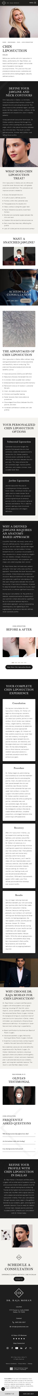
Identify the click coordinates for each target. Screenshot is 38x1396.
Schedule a (19, 1267)
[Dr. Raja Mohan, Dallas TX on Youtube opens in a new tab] (17, 1348)
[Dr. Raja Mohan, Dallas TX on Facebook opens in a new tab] (12, 1348)
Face (18, 42)
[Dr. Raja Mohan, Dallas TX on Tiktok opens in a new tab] (26, 1348)
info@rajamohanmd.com (20, 1326)
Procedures (11, 42)
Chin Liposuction (27, 42)
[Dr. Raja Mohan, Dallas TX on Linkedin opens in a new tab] (21, 1348)
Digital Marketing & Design (21, 1368)
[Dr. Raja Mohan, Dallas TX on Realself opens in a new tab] (30, 1348)
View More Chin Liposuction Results (19, 667)
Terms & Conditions (11, 1363)
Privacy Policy (22, 1363)
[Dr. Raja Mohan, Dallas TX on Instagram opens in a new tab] (7, 1348)
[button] (3, 1389)
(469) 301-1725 (16, 1388)
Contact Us (25, 301)
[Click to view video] (19, 256)
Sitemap (30, 1363)
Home (4, 42)
